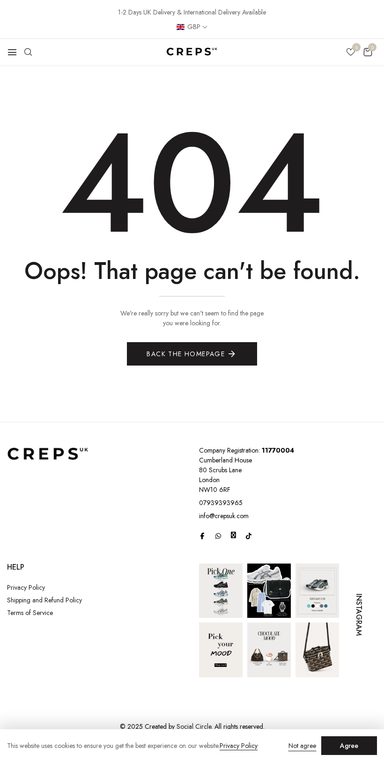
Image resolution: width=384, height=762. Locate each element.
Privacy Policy (26, 587)
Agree (349, 745)
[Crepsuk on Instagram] (233, 535)
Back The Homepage (186, 354)
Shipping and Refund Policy (44, 600)
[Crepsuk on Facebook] (202, 535)
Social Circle (194, 726)
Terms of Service (30, 612)
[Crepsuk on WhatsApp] (218, 535)
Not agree (302, 745)
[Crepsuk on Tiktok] (248, 535)
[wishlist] (351, 53)
